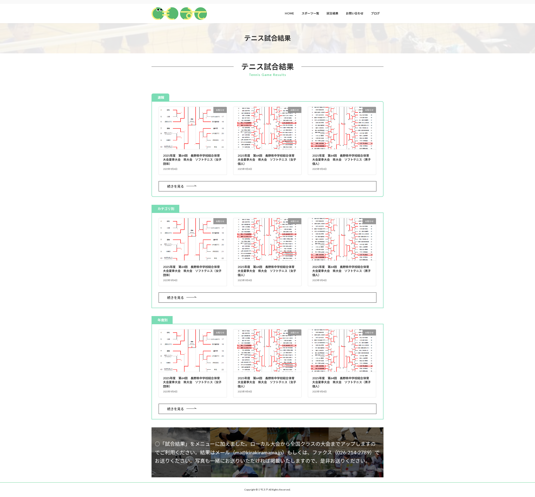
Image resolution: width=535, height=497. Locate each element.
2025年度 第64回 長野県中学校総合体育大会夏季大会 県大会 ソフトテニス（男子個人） (341, 159)
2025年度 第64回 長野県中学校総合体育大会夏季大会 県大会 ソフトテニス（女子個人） (267, 159)
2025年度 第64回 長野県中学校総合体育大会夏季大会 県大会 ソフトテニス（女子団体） (192, 159)
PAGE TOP (519, 478)
